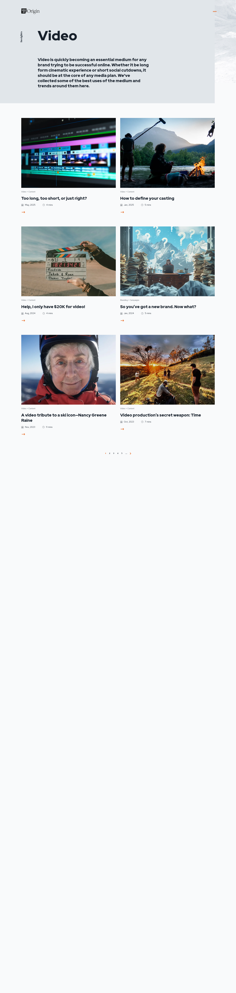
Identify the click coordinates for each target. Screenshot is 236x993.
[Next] (130, 453)
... (126, 453)
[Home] (30, 11)
